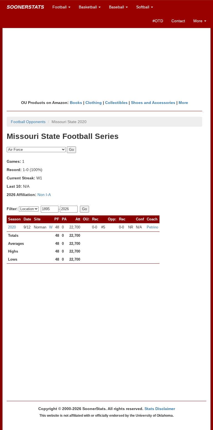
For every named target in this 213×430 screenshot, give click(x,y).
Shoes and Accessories (153, 102)
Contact (178, 21)
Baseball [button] (117, 7)
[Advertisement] (106, 57)
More (183, 102)
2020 (12, 227)
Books (76, 102)
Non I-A (44, 194)
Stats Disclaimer (159, 408)
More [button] (198, 21)
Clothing (93, 102)
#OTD (158, 21)
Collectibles (116, 102)
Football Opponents (28, 121)
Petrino (152, 227)
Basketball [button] (88, 7)
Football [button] (60, 7)
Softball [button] (143, 7)
